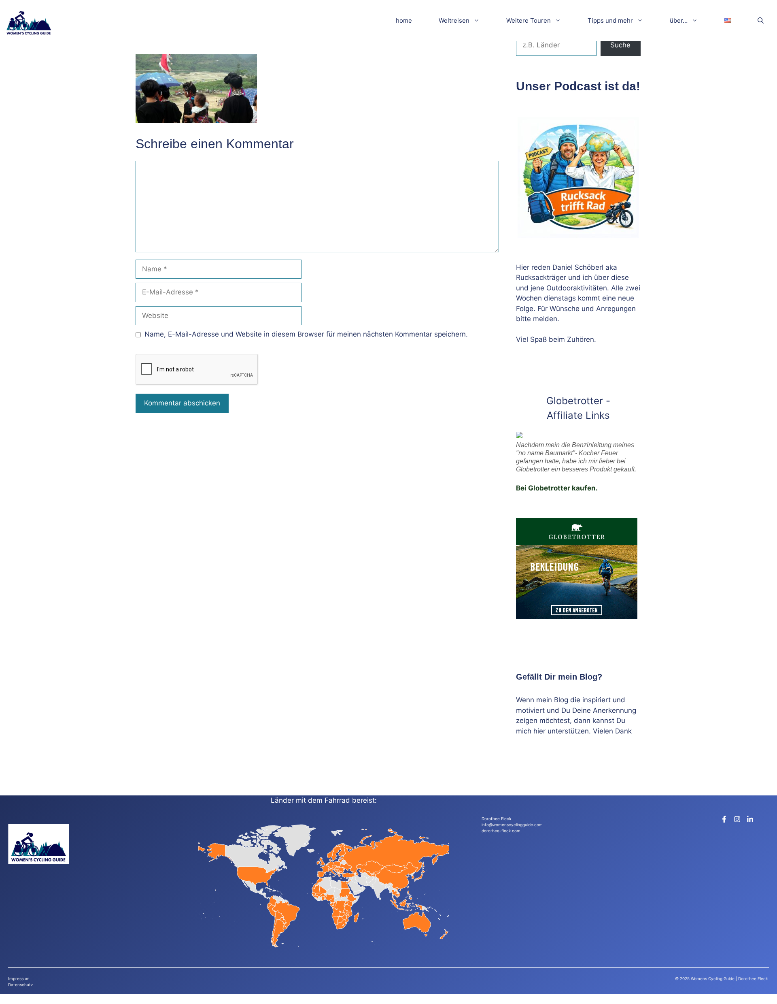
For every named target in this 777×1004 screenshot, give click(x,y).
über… (679, 20)
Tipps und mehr (610, 20)
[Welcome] (28, 20)
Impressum (19, 978)
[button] (760, 20)
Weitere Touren (528, 20)
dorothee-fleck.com (501, 830)
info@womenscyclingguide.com (512, 824)
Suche (620, 45)
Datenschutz (20, 984)
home (404, 20)
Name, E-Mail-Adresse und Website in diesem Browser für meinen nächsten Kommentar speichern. (306, 334)
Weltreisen (454, 20)
